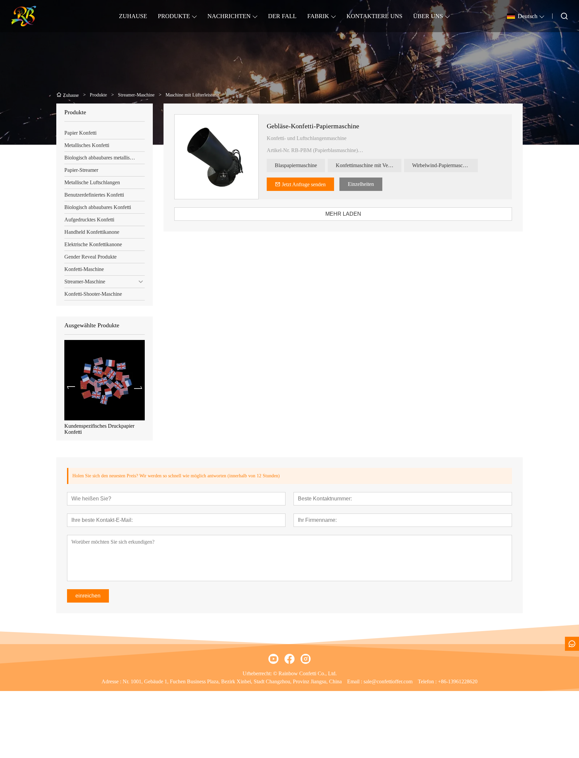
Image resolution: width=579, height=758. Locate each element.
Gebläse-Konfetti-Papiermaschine (313, 126)
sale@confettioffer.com (388, 681)
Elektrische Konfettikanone (93, 244)
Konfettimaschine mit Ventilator (368, 165)
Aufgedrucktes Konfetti (89, 219)
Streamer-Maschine (84, 281)
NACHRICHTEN (229, 16)
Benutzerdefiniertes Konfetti (94, 195)
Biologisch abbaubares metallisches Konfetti (104, 157)
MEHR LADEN (343, 214)
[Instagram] (305, 658)
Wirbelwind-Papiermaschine (442, 165)
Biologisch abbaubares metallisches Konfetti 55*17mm (101, 429)
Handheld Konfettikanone (91, 232)
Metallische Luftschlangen (92, 182)
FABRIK (318, 16)
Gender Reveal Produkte (90, 257)
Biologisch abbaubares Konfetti (97, 207)
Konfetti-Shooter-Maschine (93, 294)
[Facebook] (289, 658)
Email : (355, 681)
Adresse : (112, 681)
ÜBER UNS (428, 16)
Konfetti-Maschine (84, 269)
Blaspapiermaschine (296, 165)
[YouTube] (273, 658)
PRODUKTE (174, 16)
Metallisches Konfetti (86, 145)
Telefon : (428, 681)
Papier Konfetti (80, 133)
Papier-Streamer (81, 170)
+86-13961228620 (457, 681)
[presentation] (71, 387)
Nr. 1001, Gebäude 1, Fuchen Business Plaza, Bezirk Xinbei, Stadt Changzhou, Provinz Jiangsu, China (232, 681)
